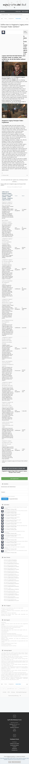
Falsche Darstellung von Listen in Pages (9, 643)
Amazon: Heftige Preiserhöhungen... (11, 576)
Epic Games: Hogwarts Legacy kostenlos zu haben (7, 222)
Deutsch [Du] (22, 688)
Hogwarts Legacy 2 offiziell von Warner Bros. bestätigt (7, 203)
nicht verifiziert (4, 632)
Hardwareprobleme (14, 745)
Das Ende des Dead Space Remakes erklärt (12, 534)
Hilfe (9, 692)
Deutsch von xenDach (20, 756)
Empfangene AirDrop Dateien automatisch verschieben (12, 626)
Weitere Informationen (16, 761)
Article (5, 509)
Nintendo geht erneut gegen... (10, 596)
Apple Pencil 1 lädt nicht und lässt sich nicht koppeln (11, 634)
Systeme (14, 746)
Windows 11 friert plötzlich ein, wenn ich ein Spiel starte (12, 608)
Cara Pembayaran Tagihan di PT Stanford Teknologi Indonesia (13, 672)
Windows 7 (14, 725)
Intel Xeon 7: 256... (7, 588)
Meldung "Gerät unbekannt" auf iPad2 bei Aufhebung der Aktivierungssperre (14, 639)
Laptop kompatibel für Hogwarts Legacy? (7, 282)
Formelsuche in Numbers (6, 644)
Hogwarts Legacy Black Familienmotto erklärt (13, 522)
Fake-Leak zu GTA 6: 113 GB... (9, 591)
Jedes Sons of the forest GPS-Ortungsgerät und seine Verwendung (14, 532)
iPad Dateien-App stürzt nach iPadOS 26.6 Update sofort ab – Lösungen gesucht (14, 630)
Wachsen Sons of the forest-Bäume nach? (12, 514)
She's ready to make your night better (8, 613)
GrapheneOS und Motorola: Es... (10, 574)
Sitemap (13, 692)
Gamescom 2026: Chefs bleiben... (10, 559)
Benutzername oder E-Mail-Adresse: (8, 486)
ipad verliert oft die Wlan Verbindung (8, 633)
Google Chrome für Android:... (10, 585)
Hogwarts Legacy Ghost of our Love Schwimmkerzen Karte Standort (15, 551)
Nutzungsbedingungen (21, 692)
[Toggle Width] (4, 688)
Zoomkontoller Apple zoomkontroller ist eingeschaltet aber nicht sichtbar (14, 641)
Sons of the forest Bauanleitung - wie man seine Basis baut (15, 525)
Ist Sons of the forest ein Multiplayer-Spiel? (12, 544)
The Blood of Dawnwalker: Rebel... (10, 593)
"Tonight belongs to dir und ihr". (7, 609)
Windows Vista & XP (14, 727)
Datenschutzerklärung (13, 695)
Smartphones (14, 750)
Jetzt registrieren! (14, 478)
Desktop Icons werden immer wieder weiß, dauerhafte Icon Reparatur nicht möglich (14, 615)
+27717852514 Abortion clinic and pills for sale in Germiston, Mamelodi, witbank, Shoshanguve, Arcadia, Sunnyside (14, 657)
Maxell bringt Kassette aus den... (10, 568)
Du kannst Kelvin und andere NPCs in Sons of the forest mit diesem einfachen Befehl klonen (15, 511)
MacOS (14, 730)
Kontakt (4, 692)
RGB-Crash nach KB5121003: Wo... (10, 562)
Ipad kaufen (3, 622)
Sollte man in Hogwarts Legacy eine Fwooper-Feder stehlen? (16, 541)
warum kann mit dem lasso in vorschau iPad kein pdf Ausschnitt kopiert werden (14, 636)
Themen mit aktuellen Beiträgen (15, 14)
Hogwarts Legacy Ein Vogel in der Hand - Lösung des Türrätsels (14, 547)
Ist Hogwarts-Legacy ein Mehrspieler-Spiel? (12, 520)
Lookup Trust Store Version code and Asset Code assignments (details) (14, 624)
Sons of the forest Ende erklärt (10, 528)
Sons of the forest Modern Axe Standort (12, 517)
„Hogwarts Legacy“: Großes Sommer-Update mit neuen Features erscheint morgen (7, 340)
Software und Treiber (14, 743)
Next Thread (18, 187)
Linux (14, 729)
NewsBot (5, 560)
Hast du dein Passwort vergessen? (8, 496)
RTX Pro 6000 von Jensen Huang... (10, 565)
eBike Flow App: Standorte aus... (10, 599)
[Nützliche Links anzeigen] (27, 18)
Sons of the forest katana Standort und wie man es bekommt (14, 538)
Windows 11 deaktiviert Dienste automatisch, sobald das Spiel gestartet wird (14, 611)
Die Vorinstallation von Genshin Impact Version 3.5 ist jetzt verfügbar (15, 508)
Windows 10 (12, 724)
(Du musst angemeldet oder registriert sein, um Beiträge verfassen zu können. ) (14, 180)
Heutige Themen (4, 14)
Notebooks (14, 748)
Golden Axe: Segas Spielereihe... (10, 579)
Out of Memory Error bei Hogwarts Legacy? (7, 322)
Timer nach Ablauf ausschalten (7, 628)
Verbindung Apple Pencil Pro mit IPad (8, 645)
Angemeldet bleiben (13, 498)
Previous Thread (11, 187)
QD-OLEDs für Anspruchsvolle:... (10, 582)
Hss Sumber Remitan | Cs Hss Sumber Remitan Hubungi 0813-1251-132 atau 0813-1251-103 (14, 659)
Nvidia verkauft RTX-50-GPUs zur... (10, 571)
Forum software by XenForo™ (10, 756)
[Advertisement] (12, 44)
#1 (27, 175)
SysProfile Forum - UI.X (12, 688)
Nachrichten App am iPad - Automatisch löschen (10, 627)
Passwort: (3, 492)
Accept (9, 761)
